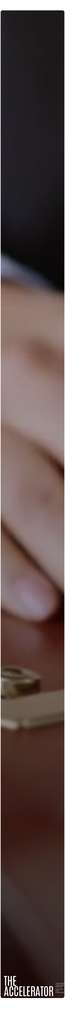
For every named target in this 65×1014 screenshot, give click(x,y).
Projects (61, 2)
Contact (61, 4)
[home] (6, 2)
